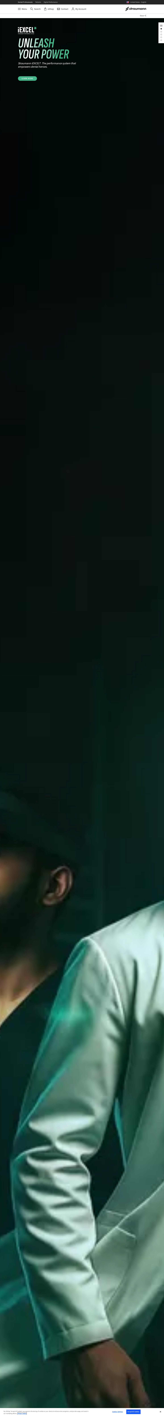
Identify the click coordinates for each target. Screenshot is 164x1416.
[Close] (160, 1411)
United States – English (138, 2)
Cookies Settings (117, 1412)
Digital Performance (51, 2)
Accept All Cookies (133, 1412)
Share (142, 16)
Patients (38, 2)
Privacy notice (22, 1414)
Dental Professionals (25, 2)
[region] (82, 1412)
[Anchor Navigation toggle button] (161, 25)
